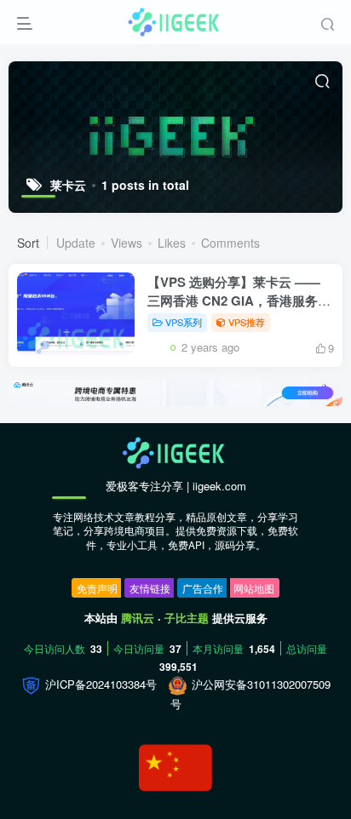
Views (126, 242)
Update (75, 242)
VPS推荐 (246, 322)
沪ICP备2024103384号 (99, 684)
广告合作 (202, 588)
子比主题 (186, 618)
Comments (230, 242)
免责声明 (97, 588)
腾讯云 (137, 618)
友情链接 (149, 588)
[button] (322, 397)
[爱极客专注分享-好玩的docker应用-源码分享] (175, 452)
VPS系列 (183, 322)
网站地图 (253, 588)
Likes (172, 242)
